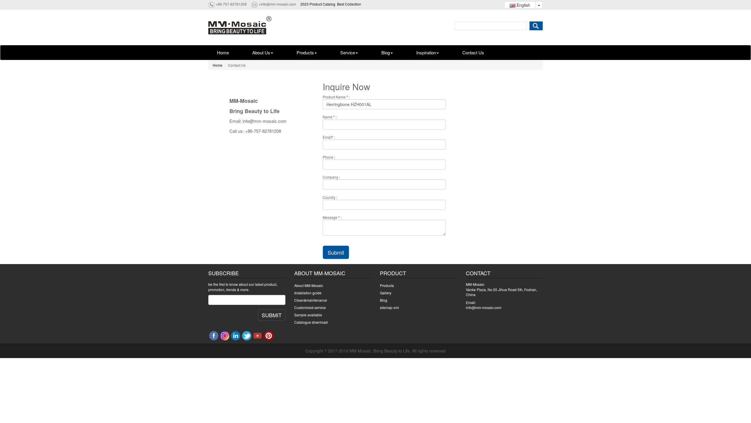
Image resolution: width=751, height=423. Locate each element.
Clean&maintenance (310, 300)
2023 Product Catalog (317, 3)
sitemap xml (389, 307)
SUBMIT (272, 315)
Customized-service (310, 307)
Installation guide (308, 292)
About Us (261, 52)
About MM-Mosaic (308, 285)
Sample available (308, 314)
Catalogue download (311, 322)
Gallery (385, 292)
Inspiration (426, 52)
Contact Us (473, 52)
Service (347, 52)
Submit (336, 252)
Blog (385, 52)
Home (223, 52)
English (522, 5)
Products (305, 52)
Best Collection (349, 3)
